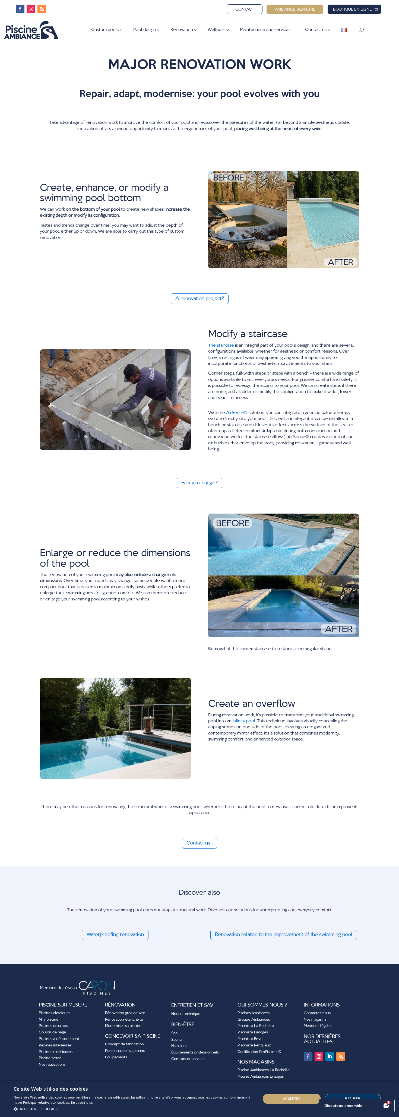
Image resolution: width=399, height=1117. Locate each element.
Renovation (181, 30)
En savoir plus (82, 1102)
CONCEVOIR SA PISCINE (132, 1036)
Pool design (144, 30)
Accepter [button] (291, 1098)
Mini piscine (48, 1019)
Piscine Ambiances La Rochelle (263, 1070)
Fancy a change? (199, 483)
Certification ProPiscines (259, 1051)
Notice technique (185, 1013)
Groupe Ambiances (253, 1019)
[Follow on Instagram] (31, 9)
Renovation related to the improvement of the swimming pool (283, 934)
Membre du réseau (59, 988)
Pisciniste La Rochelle (255, 1025)
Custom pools (105, 30)
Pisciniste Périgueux (254, 1045)
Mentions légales (318, 1025)
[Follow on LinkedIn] (329, 1056)
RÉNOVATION (120, 1005)
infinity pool (244, 721)
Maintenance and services (265, 30)
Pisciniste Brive (249, 1038)
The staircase (221, 345)
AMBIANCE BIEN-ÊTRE (295, 9)
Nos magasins (315, 1019)
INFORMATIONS (322, 1005)
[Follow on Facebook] (20, 9)
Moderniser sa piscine (123, 1025)
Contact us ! (199, 843)
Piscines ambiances (253, 1013)
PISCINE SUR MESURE (63, 1005)
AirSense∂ (237, 413)
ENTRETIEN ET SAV (192, 1005)
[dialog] (199, 1099)
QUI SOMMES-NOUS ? (262, 1005)
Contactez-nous (317, 1013)
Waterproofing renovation (115, 934)
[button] (134, 1109)
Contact (244, 9)
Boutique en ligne (352, 9)
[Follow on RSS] (41, 9)
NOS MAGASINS (255, 1062)
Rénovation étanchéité (124, 1019)
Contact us (316, 30)
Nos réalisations (52, 1064)
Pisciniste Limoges (252, 1032)
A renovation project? (199, 298)
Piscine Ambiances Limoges (260, 1076)
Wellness (216, 30)
